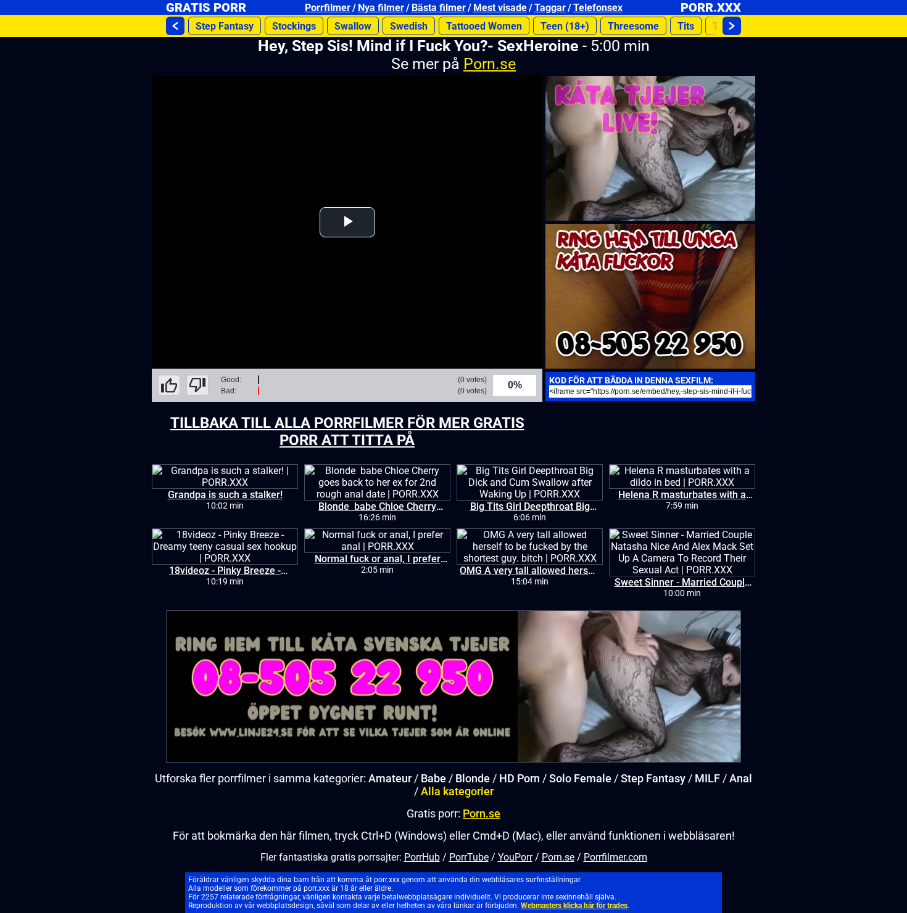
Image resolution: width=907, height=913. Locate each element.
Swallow (352, 26)
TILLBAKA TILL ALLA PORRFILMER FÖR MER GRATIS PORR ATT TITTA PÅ (347, 431)
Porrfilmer (327, 8)
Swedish (409, 26)
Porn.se (489, 64)
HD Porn (519, 778)
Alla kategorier (457, 791)
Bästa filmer (439, 8)
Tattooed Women (484, 26)
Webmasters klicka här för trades (574, 905)
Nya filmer (381, 8)
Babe (433, 778)
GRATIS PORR (206, 7)
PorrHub (422, 857)
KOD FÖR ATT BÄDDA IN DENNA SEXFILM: (631, 380)
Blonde (472, 778)
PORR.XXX (711, 7)
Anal (740, 778)
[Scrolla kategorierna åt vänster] (175, 26)
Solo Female (580, 778)
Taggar (550, 8)
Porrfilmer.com (615, 857)
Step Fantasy (225, 26)
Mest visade (500, 8)
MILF (707, 778)
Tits (685, 26)
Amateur (390, 778)
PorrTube (469, 857)
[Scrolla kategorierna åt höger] (732, 26)
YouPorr (515, 857)
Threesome (633, 26)
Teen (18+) (564, 26)
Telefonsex (598, 8)
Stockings (294, 26)
